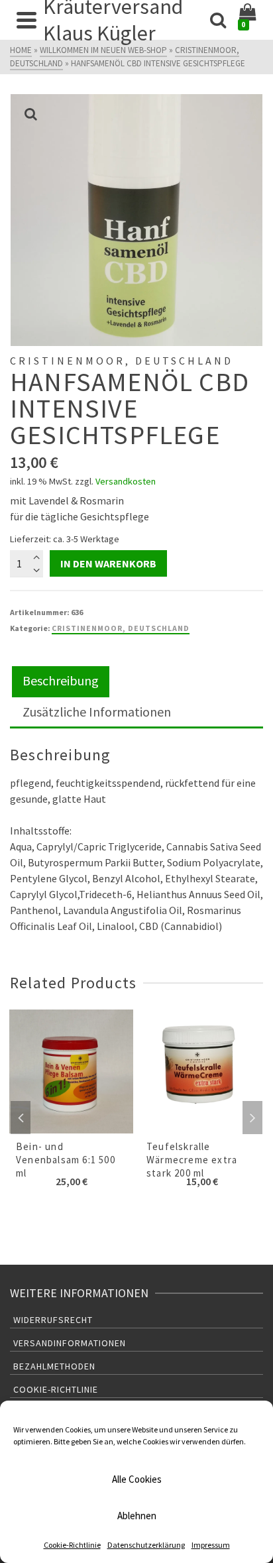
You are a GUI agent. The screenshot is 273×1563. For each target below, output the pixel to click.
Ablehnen (136, 1515)
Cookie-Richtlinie (72, 1545)
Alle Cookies (137, 1479)
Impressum (210, 1545)
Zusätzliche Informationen (97, 711)
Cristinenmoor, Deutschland (121, 628)
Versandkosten (125, 481)
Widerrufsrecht (53, 1320)
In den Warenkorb (108, 563)
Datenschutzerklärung (146, 1545)
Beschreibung (61, 680)
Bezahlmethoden (54, 1366)
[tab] (60, 681)
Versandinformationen (69, 1343)
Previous (20, 1117)
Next (252, 1117)
